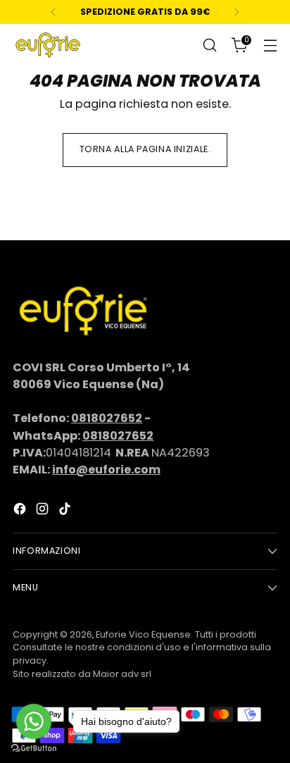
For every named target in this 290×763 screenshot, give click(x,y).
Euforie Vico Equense (143, 634)
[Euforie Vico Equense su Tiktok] (66, 511)
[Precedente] (53, 12)
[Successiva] (236, 12)
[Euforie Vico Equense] (48, 45)
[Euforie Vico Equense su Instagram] (43, 511)
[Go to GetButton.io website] (33, 748)
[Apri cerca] (209, 45)
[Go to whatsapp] (33, 721)
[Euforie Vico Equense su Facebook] (21, 511)
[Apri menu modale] (270, 45)
